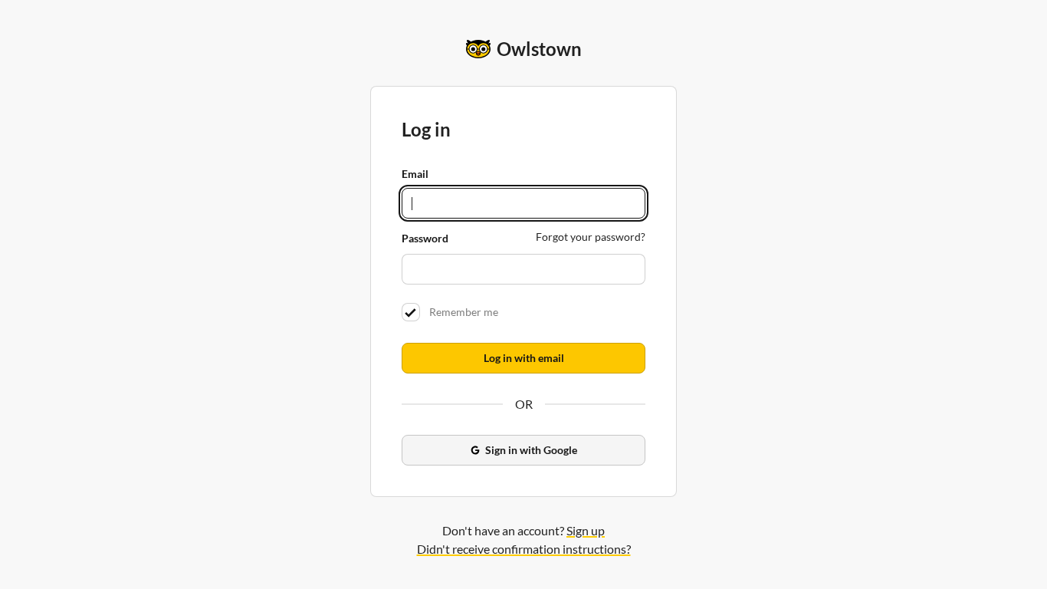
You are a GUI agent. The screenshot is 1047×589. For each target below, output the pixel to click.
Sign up (585, 530)
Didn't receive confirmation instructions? (524, 548)
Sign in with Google (531, 449)
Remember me (461, 311)
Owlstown (539, 49)
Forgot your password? (590, 236)
